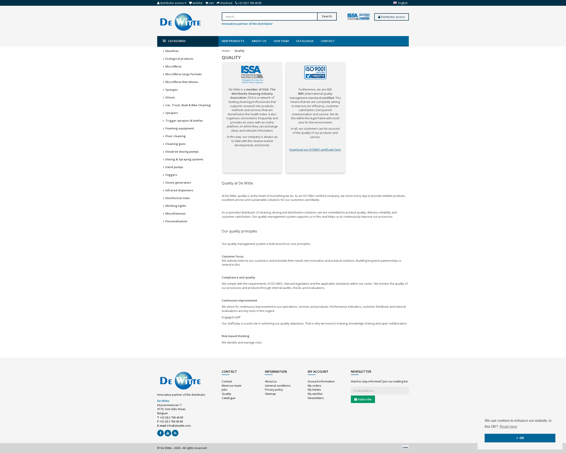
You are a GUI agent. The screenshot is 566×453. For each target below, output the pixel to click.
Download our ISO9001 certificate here (315, 150)
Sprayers (171, 113)
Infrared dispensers (179, 190)
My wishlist (315, 394)
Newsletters (316, 398)
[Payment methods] (405, 447)
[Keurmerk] (359, 16)
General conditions (278, 386)
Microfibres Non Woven (181, 82)
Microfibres (173, 66)
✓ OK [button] (520, 438)
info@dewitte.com (179, 426)
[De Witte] (180, 22)
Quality (239, 51)
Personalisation (176, 221)
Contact (328, 41)
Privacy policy (274, 390)
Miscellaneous (175, 213)
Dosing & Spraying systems (184, 159)
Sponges (171, 90)
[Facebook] (160, 433)
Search (327, 16)
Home (226, 51)
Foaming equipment (179, 128)
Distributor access (392, 17)
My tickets (314, 390)
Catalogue (305, 41)
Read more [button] (508, 426)
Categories (177, 41)
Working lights (175, 206)
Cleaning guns (175, 144)
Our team (281, 41)
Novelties (172, 51)
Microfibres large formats (183, 74)
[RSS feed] (175, 433)
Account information (321, 381)
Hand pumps (174, 167)
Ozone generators (178, 182)
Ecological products (179, 59)
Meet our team (231, 386)
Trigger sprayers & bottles (184, 121)
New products (233, 41)
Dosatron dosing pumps (182, 152)
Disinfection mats (177, 198)
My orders (314, 386)
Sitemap (270, 394)
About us (259, 41)
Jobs (225, 390)
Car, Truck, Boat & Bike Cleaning (188, 105)
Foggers (171, 175)
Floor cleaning (175, 136)
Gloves (170, 97)
